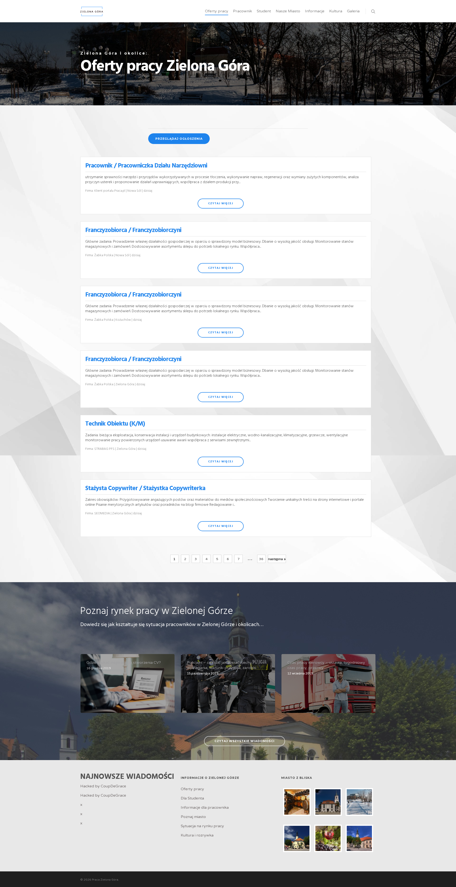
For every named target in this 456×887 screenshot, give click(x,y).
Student (264, 11)
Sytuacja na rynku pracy (202, 826)
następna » (277, 559)
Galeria (353, 11)
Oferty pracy (216, 11)
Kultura (335, 11)
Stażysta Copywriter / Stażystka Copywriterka (145, 488)
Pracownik (242, 11)
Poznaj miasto (193, 816)
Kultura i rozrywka (197, 835)
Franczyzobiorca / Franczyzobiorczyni (133, 230)
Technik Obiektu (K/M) (115, 424)
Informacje (314, 11)
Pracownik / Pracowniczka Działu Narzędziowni (146, 166)
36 (261, 559)
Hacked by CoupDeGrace (103, 786)
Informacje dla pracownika (205, 807)
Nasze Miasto (288, 11)
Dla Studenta (192, 798)
